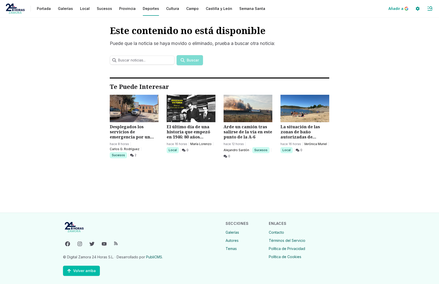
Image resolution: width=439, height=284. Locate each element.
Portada (44, 8)
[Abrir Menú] (430, 9)
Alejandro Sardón (236, 150)
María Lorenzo (201, 144)
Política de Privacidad (287, 248)
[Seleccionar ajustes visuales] (418, 9)
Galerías (65, 8)
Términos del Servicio (287, 240)
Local (173, 150)
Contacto (276, 232)
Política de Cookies (285, 257)
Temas (231, 248)
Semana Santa (252, 8)
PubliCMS (154, 257)
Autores (232, 240)
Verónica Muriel (315, 144)
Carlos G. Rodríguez (124, 149)
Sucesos (119, 155)
